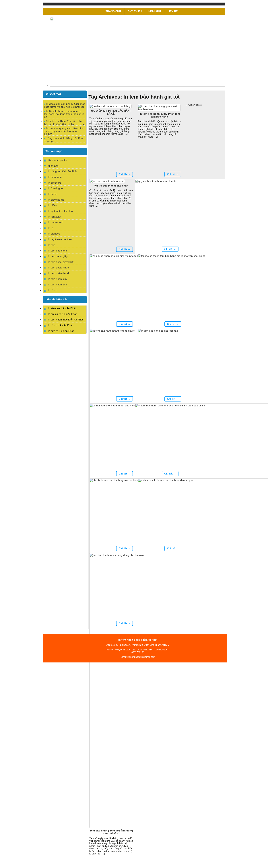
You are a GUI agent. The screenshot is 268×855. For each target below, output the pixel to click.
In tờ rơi (52, 290)
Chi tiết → (124, 174)
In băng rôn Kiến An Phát (62, 171)
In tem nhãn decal (58, 273)
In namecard (55, 222)
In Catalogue (55, 188)
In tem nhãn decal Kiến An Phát (137, 639)
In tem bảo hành (57, 250)
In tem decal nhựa (58, 267)
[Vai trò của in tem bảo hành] (107, 181)
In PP (51, 227)
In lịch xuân (54, 216)
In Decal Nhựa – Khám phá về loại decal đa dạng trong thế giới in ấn (64, 113)
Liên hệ (173, 11)
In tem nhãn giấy (57, 278)
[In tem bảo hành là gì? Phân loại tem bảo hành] (159, 109)
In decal (52, 194)
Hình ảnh (154, 11)
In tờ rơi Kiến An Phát (60, 325)
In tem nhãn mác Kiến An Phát (65, 319)
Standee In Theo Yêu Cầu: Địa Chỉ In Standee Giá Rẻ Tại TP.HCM (64, 122)
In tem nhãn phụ (57, 284)
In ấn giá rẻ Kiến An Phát (62, 313)
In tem (51, 244)
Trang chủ (113, 11)
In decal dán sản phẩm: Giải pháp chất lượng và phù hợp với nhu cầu (64, 105)
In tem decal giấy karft (60, 261)
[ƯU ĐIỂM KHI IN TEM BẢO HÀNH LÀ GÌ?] (111, 106)
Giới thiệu (135, 11)
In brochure (54, 182)
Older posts (193, 104)
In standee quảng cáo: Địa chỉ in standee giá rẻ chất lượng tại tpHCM (63, 131)
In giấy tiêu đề (56, 199)
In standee (54, 233)
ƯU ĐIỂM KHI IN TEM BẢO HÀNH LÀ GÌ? (111, 112)
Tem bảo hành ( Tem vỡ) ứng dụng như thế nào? (111, 832)
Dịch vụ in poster (57, 160)
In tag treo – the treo (60, 239)
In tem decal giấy (58, 256)
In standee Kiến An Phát (62, 308)
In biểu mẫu (55, 177)
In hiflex (52, 205)
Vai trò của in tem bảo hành (111, 185)
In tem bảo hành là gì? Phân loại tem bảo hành (159, 115)
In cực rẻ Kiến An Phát (61, 330)
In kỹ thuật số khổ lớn (60, 211)
